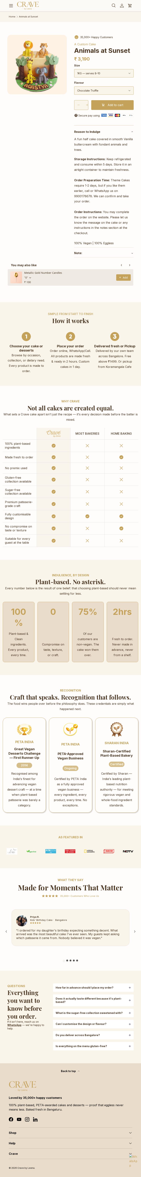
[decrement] (78, 105)
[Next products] (130, 265)
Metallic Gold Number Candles (43, 272)
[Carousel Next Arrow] (135, 931)
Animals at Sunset (28, 17)
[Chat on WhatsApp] (133, 1158)
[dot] (64, 960)
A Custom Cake (85, 44)
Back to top (68, 1071)
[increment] (87, 105)
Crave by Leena (26, 1168)
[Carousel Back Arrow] (6, 931)
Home (12, 17)
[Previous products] (122, 265)
